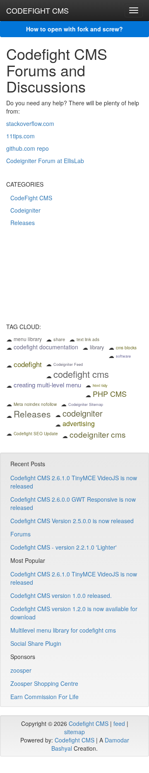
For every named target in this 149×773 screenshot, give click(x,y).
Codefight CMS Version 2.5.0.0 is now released (72, 521)
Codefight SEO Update (36, 433)
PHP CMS (110, 393)
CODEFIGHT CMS (37, 10)
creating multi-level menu (47, 384)
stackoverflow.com (30, 123)
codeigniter (82, 413)
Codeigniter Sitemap (85, 404)
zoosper (20, 670)
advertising (78, 423)
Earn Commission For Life (44, 696)
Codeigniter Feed (68, 364)
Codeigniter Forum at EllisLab (45, 160)
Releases (22, 222)
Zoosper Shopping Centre (44, 683)
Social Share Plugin (35, 643)
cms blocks (126, 348)
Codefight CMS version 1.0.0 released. (61, 595)
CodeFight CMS (31, 198)
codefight (28, 364)
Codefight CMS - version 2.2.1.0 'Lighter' (63, 547)
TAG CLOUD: (23, 327)
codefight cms (81, 374)
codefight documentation (46, 347)
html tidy (100, 385)
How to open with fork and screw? (74, 29)
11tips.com (20, 136)
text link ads (88, 339)
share (59, 339)
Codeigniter (25, 210)
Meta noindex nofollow (35, 404)
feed (119, 723)
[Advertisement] (74, 280)
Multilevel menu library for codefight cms (63, 630)
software (123, 356)
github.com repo (27, 148)
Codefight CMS (88, 723)
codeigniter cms (98, 434)
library (97, 347)
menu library (28, 338)
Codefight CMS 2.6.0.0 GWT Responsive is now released (73, 503)
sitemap (74, 732)
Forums (20, 534)
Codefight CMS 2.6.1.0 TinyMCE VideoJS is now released (73, 482)
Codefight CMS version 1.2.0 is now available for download (73, 613)
